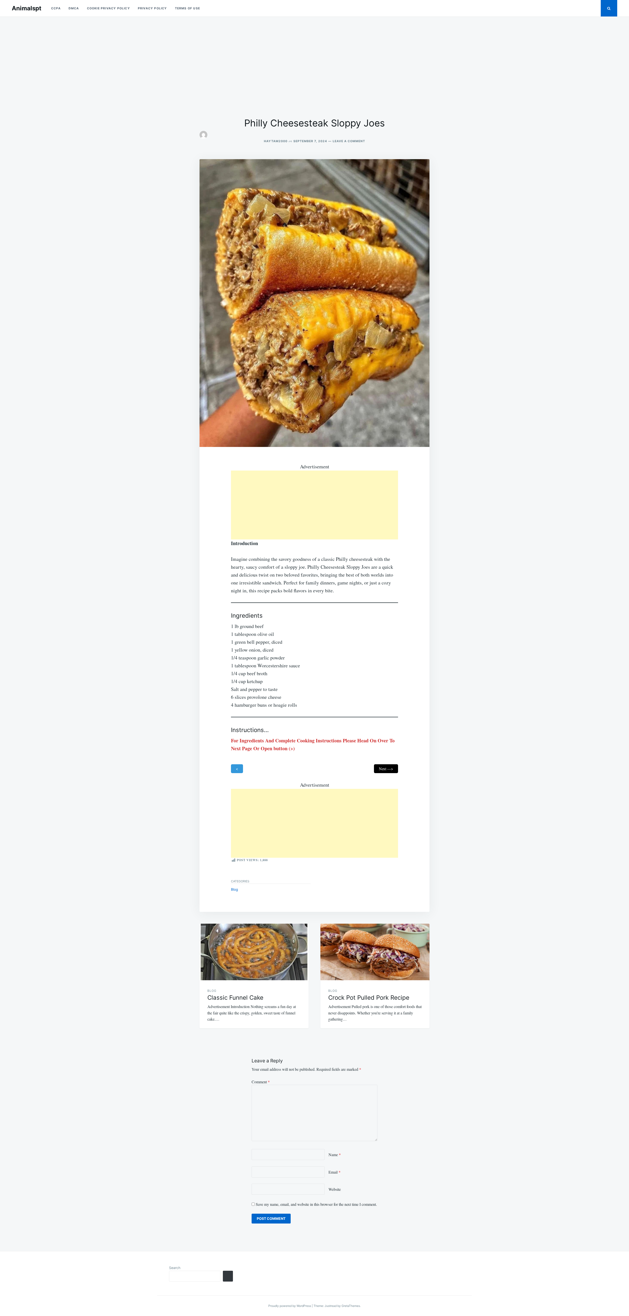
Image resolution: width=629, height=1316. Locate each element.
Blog (234, 889)
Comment (261, 1081)
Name (335, 1154)
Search (174, 1268)
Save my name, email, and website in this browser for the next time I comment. (316, 1204)
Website (335, 1189)
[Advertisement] (314, 66)
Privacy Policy (152, 8)
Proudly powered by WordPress (290, 1306)
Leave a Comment (349, 141)
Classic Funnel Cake (235, 997)
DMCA (74, 8)
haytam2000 (275, 141)
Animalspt (26, 8)
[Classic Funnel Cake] (254, 952)
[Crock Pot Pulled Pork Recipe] (374, 952)
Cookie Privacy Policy (108, 8)
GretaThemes (351, 1306)
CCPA (56, 8)
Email (335, 1172)
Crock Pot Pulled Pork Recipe (368, 997)
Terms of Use (187, 8)
